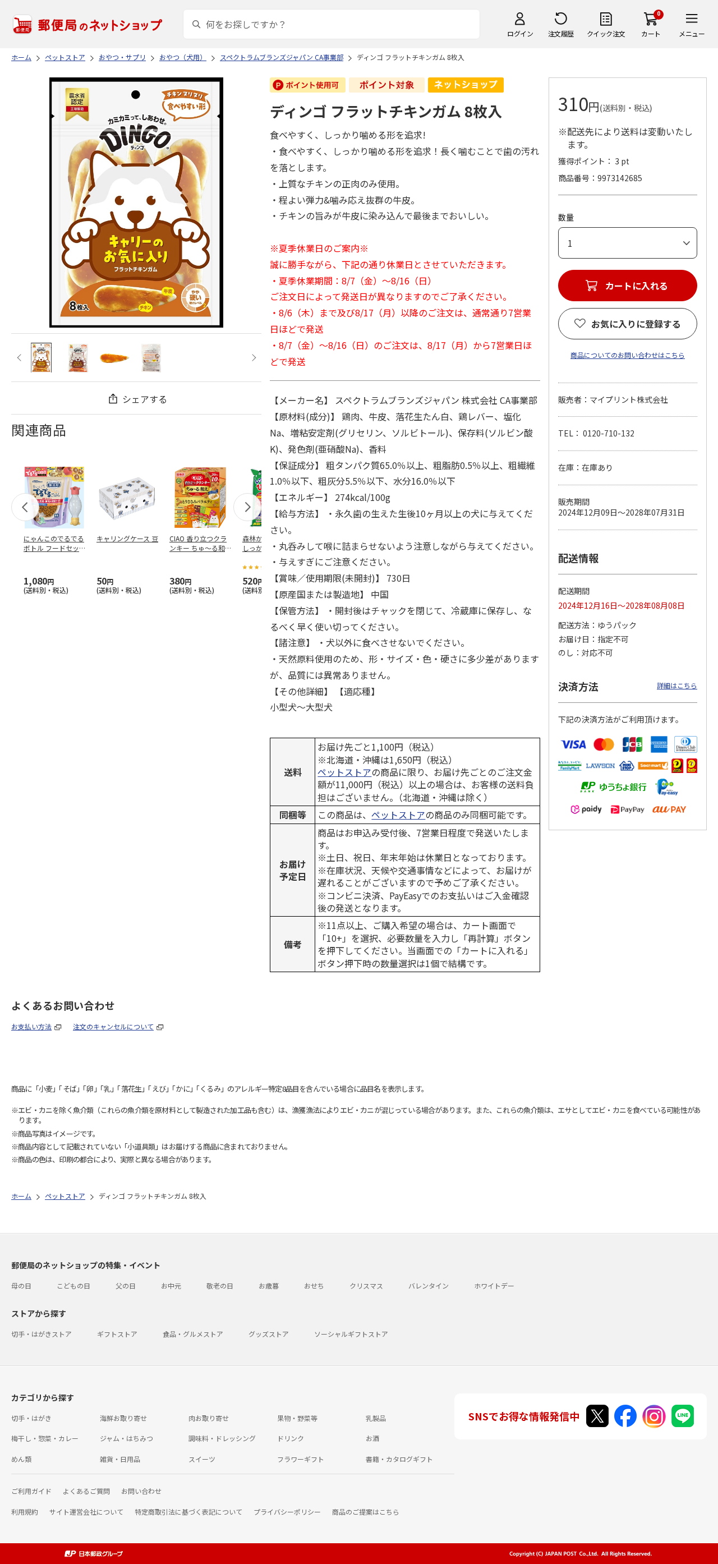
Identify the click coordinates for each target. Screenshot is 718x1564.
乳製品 (376, 1418)
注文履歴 (561, 33)
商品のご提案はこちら (365, 1511)
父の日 (126, 1285)
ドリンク (290, 1438)
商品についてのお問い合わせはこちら (627, 355)
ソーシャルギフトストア (351, 1333)
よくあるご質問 (86, 1491)
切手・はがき (31, 1418)
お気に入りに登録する (636, 323)
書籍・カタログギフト (399, 1459)
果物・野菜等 (297, 1418)
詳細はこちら (677, 685)
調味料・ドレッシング (222, 1438)
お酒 (372, 1438)
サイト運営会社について (86, 1511)
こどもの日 (73, 1285)
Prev (20, 357)
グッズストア (268, 1333)
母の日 (21, 1285)
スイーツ (201, 1459)
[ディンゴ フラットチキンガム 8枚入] (41, 357)
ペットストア (344, 772)
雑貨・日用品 (120, 1459)
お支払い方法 (31, 1026)
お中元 (171, 1285)
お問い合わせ (141, 1491)
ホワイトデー (494, 1285)
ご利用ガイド (31, 1491)
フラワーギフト (300, 1459)
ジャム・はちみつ (126, 1438)
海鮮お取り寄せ (123, 1418)
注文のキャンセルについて (113, 1026)
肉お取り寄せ (208, 1418)
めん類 (21, 1459)
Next (252, 357)
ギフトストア (117, 1333)
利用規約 (24, 1511)
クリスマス (366, 1285)
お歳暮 (269, 1285)
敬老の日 (219, 1285)
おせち (314, 1285)
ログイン (520, 33)
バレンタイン (428, 1285)
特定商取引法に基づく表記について (188, 1511)
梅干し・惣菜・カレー (45, 1438)
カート (651, 33)
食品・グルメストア (193, 1333)
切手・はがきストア (41, 1333)
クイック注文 (606, 33)
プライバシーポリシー (287, 1511)
